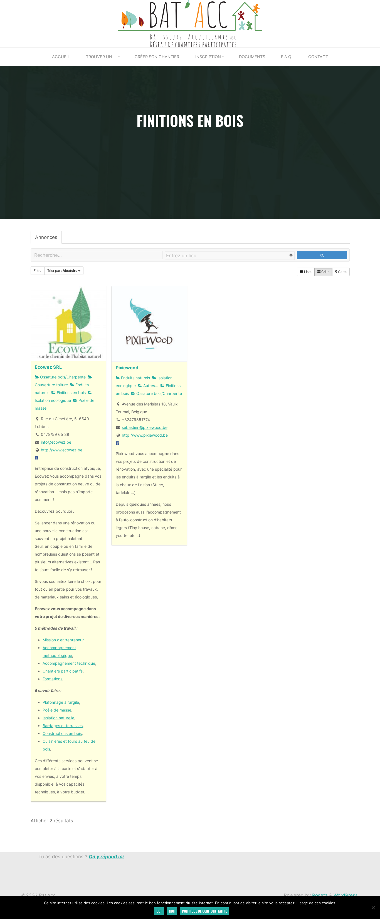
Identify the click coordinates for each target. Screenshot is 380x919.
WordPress (346, 895)
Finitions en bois (71, 392)
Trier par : (62, 270)
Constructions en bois (62, 733)
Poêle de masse (57, 710)
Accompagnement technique (69, 663)
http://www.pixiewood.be (144, 435)
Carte (342, 272)
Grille (324, 272)
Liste (307, 272)
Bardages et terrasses (63, 725)
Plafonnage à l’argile (61, 702)
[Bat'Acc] (190, 23)
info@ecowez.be (56, 442)
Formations (52, 678)
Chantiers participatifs (63, 671)
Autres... (150, 385)
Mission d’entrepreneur (63, 639)
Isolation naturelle (58, 717)
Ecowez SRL (48, 367)
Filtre (37, 270)
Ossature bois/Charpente (62, 377)
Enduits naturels (135, 377)
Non (172, 911)
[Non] (373, 907)
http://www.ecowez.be (61, 450)
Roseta (319, 895)
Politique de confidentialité (204, 911)
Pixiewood (127, 367)
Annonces (46, 237)
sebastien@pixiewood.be (144, 427)
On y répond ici (106, 856)
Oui (159, 911)
